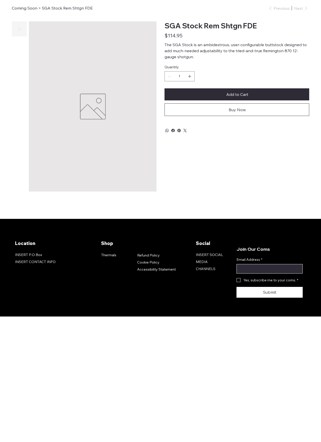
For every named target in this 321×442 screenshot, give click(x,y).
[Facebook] (173, 130)
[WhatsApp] (167, 130)
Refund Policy (148, 255)
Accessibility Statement (156, 269)
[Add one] (190, 76)
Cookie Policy (148, 262)
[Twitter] (185, 130)
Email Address (249, 259)
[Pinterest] (179, 130)
